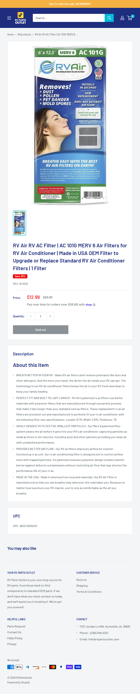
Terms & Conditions (89, 591)
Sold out (40, 329)
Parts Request (16, 626)
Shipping (82, 585)
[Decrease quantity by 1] (31, 316)
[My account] (122, 18)
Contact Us (14, 632)
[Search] (109, 18)
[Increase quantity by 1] (50, 316)
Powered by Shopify (18, 682)
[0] (129, 18)
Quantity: (19, 316)
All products (24, 34)
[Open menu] (9, 18)
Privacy (12, 644)
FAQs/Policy (15, 638)
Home (10, 34)
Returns (81, 579)
